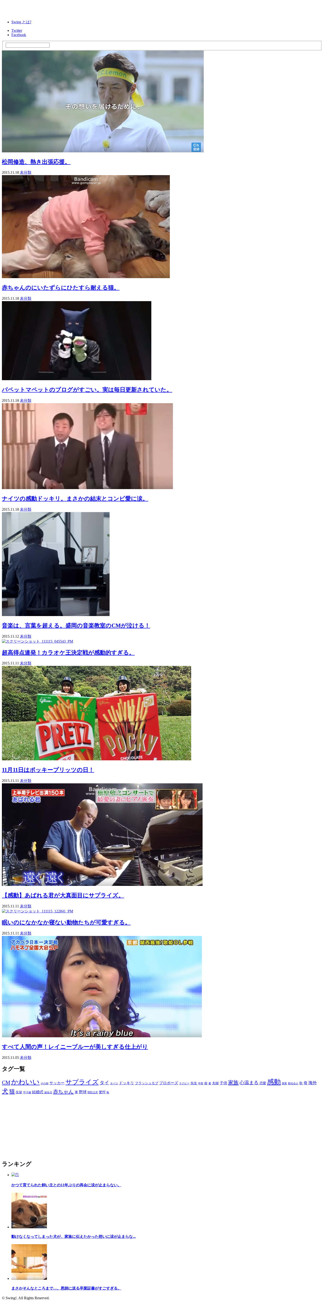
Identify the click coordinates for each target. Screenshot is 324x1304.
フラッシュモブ (146, 1083)
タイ (104, 1082)
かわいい (25, 1082)
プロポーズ (168, 1083)
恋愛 (262, 1083)
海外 (312, 1082)
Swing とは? (21, 22)
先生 (193, 1083)
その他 (44, 1083)
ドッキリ (126, 1083)
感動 (274, 1082)
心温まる (249, 1082)
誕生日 (48, 1092)
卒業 (200, 1083)
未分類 (25, 172)
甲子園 (27, 1092)
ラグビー (184, 1083)
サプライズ (82, 1082)
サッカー (57, 1083)
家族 (233, 1082)
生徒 (19, 1092)
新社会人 (293, 1083)
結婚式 (37, 1092)
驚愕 (102, 1092)
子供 (223, 1083)
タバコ (114, 1083)
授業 (284, 1083)
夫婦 (215, 1083)
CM (6, 1082)
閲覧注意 (93, 1092)
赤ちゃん (63, 1091)
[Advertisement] (37, 1125)
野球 (83, 1092)
